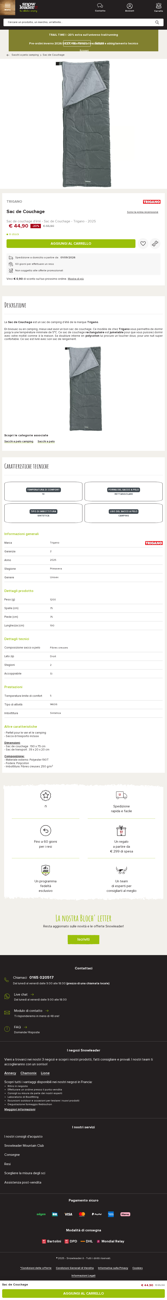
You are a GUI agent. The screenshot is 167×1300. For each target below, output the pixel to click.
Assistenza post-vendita (22, 1182)
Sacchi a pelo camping (25, 55)
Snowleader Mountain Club (24, 1145)
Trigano (14, 201)
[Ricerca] (160, 19)
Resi (7, 1164)
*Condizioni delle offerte (36, 1268)
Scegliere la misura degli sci (24, 1173)
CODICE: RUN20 (76, 43)
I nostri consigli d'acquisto (23, 1136)
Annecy (10, 1073)
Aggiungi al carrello (71, 243)
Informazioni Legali (83, 1275)
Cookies (137, 1268)
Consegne (12, 1154)
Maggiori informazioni (19, 1109)
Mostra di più (76, 279)
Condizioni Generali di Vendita (75, 1268)
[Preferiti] (143, 243)
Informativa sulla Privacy (113, 1268)
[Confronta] (155, 243)
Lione (45, 1073)
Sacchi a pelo (46, 441)
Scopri (84, 50)
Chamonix (28, 1073)
